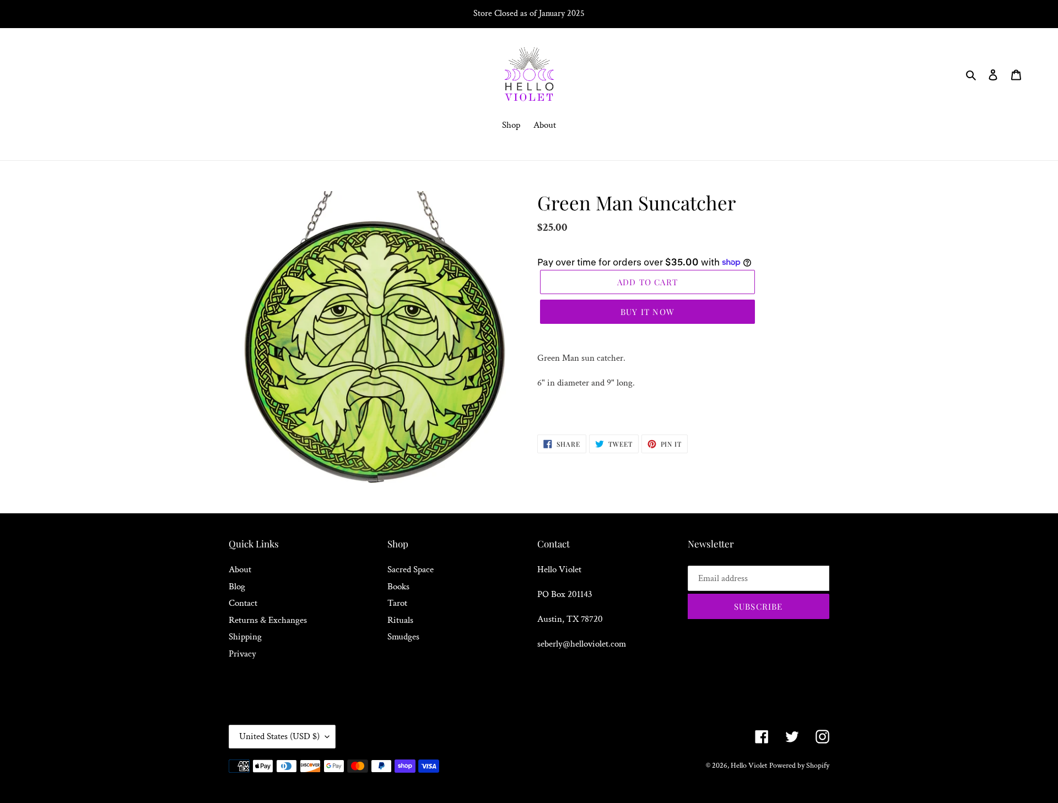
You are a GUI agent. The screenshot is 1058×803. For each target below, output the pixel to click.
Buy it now (647, 311)
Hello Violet (749, 766)
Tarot (397, 603)
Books (398, 586)
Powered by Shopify (799, 766)
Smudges (403, 637)
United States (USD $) (279, 736)
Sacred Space (410, 569)
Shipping (245, 637)
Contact (243, 603)
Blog (237, 586)
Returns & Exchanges (268, 620)
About (240, 569)
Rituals (400, 620)
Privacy (242, 654)
